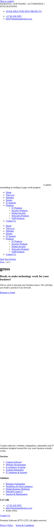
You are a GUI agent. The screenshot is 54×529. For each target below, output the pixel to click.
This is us (10, 195)
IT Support (11, 203)
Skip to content (7, 1)
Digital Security (19, 213)
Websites (10, 197)
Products (10, 205)
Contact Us (11, 221)
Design (9, 200)
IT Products (17, 208)
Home (8, 192)
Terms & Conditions (25, 525)
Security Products (20, 210)
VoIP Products (18, 218)
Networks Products (20, 215)
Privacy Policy (6, 525)
